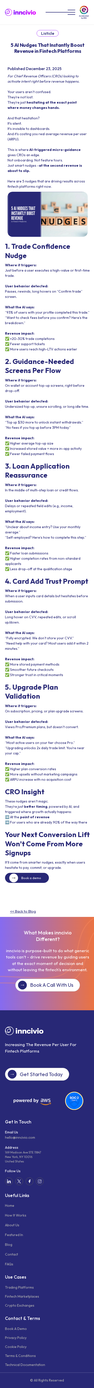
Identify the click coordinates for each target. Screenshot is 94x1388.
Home (9, 1205)
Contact (11, 1254)
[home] (20, 12)
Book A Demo (16, 1328)
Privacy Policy (16, 1337)
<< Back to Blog (23, 911)
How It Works (15, 1215)
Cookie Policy (16, 1346)
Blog (8, 1244)
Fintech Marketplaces (22, 1296)
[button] (56, 12)
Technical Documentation (25, 1364)
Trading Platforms (19, 1287)
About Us (12, 1225)
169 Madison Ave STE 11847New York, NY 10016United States (23, 1156)
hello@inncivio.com (20, 1137)
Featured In (14, 1235)
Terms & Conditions (20, 1355)
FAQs (9, 1264)
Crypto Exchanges (19, 1305)
